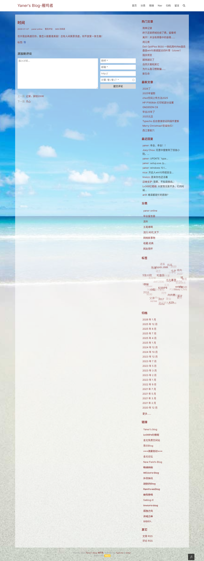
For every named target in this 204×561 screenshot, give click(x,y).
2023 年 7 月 (149, 361)
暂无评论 (49, 29)
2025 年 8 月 (149, 328)
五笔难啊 (148, 226)
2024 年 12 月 (150, 347)
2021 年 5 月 (149, 393)
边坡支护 (147, 181)
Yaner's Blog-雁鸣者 (35, 5)
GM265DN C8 (150, 107)
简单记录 (147, 28)
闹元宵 (146, 41)
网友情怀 (148, 248)
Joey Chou (148, 150)
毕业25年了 (148, 111)
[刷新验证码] (133, 80)
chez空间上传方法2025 (155, 97)
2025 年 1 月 (149, 342)
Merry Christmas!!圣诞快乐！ (158, 125)
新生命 (146, 73)
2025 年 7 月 (149, 333)
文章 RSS (147, 536)
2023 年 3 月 (149, 370)
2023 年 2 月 (149, 375)
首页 (134, 5)
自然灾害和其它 (150, 64)
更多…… (146, 413)
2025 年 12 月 (149, 324)
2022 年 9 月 (149, 384)
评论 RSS (147, 540)
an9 (144, 194)
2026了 (146, 88)
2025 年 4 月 (149, 338)
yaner (145, 145)
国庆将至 (147, 55)
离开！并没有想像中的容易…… (158, 37)
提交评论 (118, 86)
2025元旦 (147, 116)
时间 (21, 22)
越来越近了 (148, 59)
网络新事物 (149, 237)
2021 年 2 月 (149, 402)
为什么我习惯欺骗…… (153, 69)
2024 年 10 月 (150, 351)
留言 (177, 5)
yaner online (36, 29)
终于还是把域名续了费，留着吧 (159, 32)
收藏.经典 (148, 243)
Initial (128, 553)
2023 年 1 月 (149, 379)
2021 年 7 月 (149, 389)
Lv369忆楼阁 (149, 186)
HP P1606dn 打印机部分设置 (158, 102)
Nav (160, 5)
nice (144, 172)
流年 (145, 221)
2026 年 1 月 (149, 319)
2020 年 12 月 (149, 407)
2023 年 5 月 (149, 365)
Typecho (120, 553)
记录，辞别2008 (35, 96)
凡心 (28, 101)
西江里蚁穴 (148, 130)
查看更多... (147, 521)
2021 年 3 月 (149, 398)
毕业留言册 (149, 216)
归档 (168, 5)
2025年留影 (148, 93)
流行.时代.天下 (151, 232)
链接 (151, 5)
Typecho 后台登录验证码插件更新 (160, 121)
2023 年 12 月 (150, 356)
